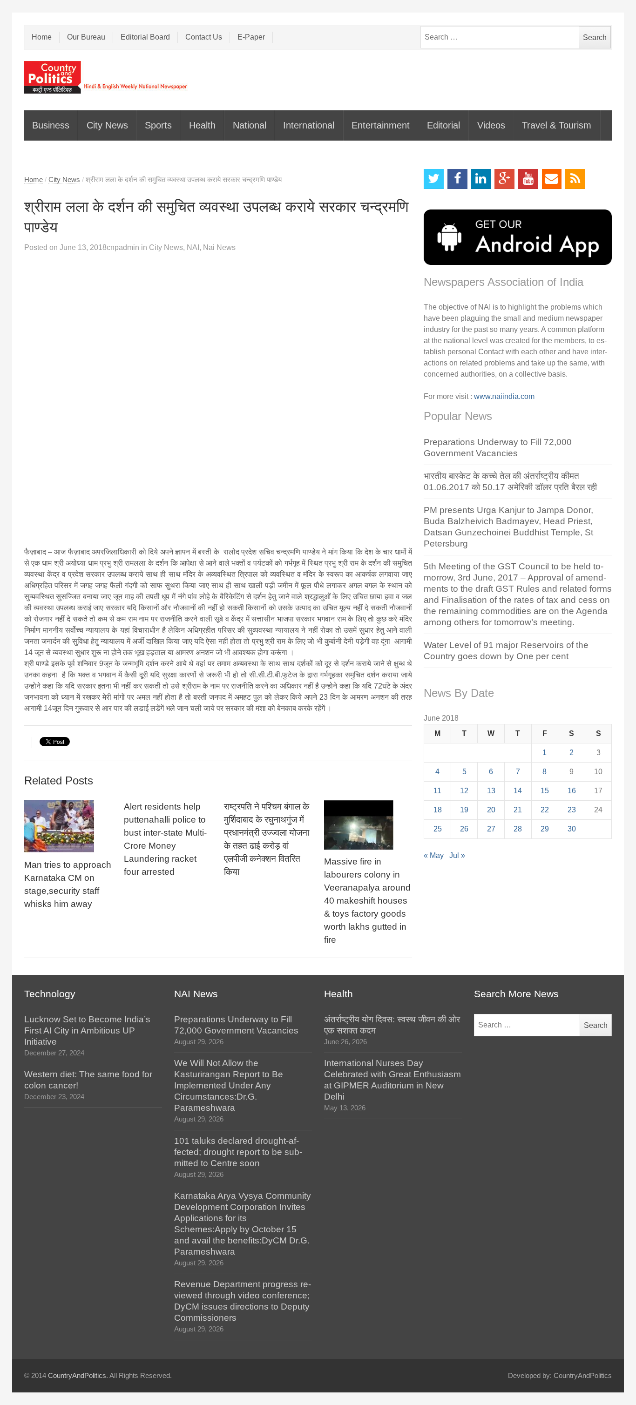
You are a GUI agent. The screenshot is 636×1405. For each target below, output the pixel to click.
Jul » (457, 855)
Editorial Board (145, 37)
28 (518, 829)
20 (491, 810)
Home (42, 37)
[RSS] (575, 179)
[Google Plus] (504, 179)
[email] (552, 179)
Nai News (219, 247)
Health (202, 125)
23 (572, 810)
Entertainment (381, 125)
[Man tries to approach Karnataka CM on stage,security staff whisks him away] (68, 826)
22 (545, 810)
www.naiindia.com (504, 396)
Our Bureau (86, 37)
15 (545, 791)
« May (434, 855)
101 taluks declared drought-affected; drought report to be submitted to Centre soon (238, 1152)
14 (518, 791)
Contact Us (203, 37)
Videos (491, 125)
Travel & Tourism (556, 125)
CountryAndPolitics (77, 1375)
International (308, 125)
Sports (158, 125)
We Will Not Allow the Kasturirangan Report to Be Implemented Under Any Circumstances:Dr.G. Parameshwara (228, 1085)
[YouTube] (528, 179)
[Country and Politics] (106, 77)
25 (437, 829)
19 (464, 810)
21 (518, 810)
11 (437, 791)
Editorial (443, 125)
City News (107, 125)
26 (464, 829)
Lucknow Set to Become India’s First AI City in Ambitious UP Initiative (87, 1030)
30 (572, 829)
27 (491, 829)
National (249, 125)
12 (464, 791)
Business (50, 125)
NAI (193, 247)
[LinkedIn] (481, 179)
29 (545, 829)
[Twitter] (434, 179)
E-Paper (251, 37)
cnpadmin (123, 247)
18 (437, 810)
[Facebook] (457, 179)
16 (572, 791)
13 (491, 791)
